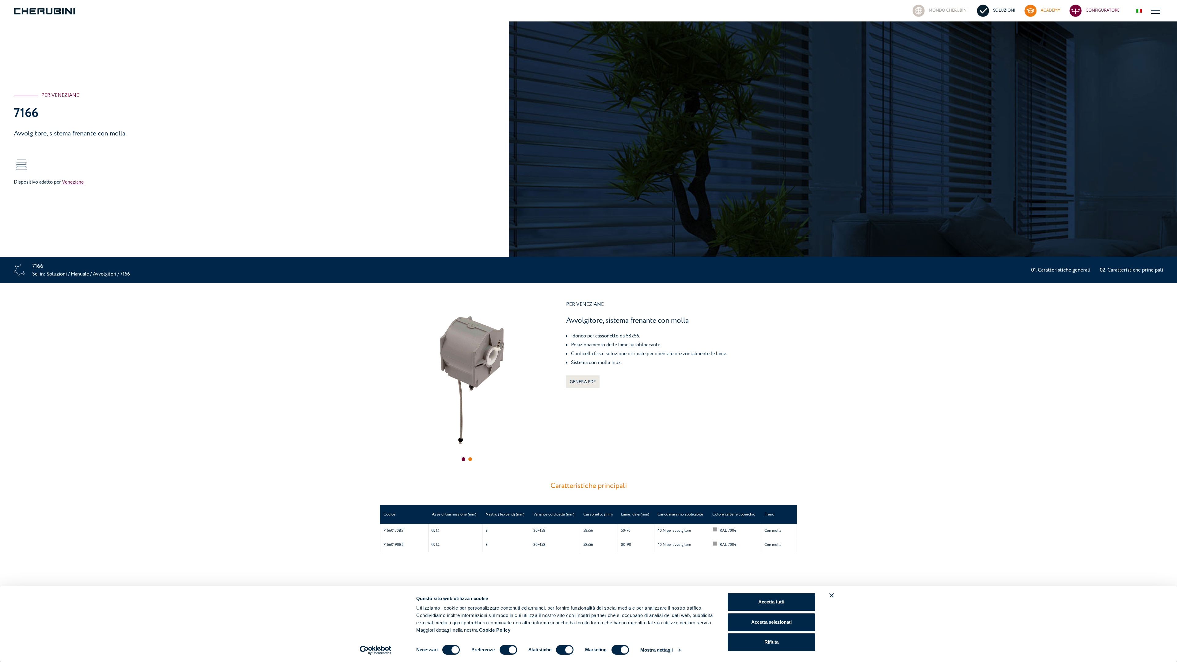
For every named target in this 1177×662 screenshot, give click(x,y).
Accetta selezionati (771, 622)
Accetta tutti (771, 601)
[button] (463, 459)
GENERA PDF (583, 382)
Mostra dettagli (656, 649)
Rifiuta (771, 642)
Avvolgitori (105, 274)
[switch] (508, 650)
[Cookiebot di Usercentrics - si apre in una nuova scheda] (375, 650)
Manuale (80, 274)
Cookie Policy (495, 630)
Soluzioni (57, 274)
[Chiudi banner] (831, 595)
